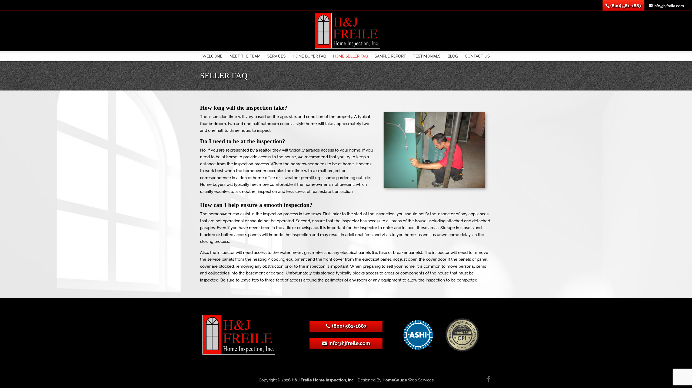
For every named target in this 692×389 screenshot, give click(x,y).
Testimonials (427, 56)
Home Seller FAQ (350, 56)
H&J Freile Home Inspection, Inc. (323, 380)
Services (276, 56)
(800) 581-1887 (349, 326)
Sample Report (390, 56)
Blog (453, 56)
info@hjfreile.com (349, 343)
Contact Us (477, 56)
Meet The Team (244, 56)
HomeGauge (394, 380)
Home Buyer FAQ (309, 56)
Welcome (212, 56)
